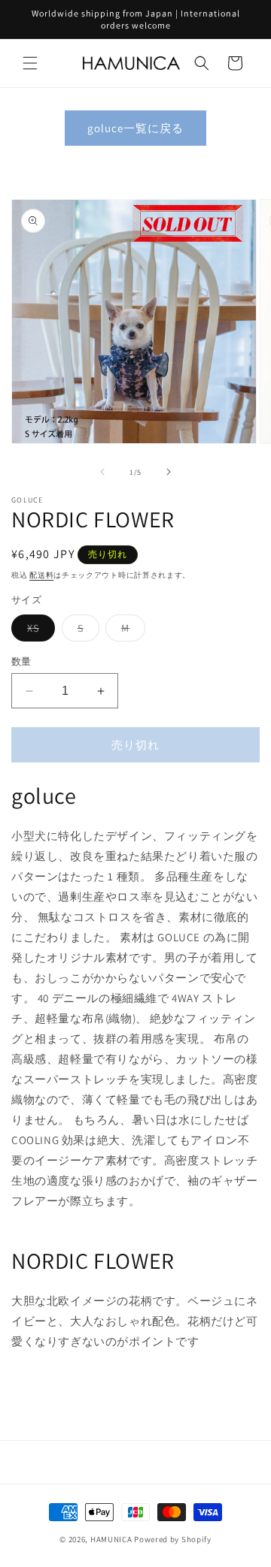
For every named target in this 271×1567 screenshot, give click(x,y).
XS (38, 631)
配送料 (41, 575)
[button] (30, 63)
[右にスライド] (168, 471)
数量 (21, 661)
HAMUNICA (111, 1539)
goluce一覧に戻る (135, 128)
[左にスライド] (102, 471)
